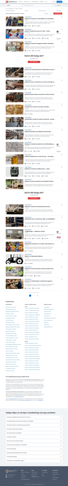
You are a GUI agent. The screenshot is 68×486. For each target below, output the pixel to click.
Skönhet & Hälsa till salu (48, 320)
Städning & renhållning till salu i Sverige (12, 353)
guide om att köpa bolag (19, 396)
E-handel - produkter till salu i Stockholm (32, 308)
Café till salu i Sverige (9, 320)
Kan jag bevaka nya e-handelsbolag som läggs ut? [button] (15, 460)
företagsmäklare (40, 400)
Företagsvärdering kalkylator (25, 479)
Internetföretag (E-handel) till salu (50, 318)
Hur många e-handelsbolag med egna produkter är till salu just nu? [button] (19, 417)
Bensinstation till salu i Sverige (11, 333)
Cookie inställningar (55, 477)
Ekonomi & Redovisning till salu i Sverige (13, 359)
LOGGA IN (54, 1)
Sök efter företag (34, 472)
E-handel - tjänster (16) (42, 10)
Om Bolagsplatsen (45, 472)
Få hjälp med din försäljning (25, 472)
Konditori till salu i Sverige (10, 342)
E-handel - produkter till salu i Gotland (31, 360)
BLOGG (46, 1)
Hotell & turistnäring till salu (49, 309)
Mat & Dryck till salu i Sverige (11, 307)
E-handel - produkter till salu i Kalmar (31, 323)
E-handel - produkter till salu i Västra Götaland (33, 345)
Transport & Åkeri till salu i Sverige (12, 337)
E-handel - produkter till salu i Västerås (31, 325)
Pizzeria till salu (46, 324)
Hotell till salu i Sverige (10, 370)
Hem (6, 8)
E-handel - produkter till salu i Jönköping (32, 321)
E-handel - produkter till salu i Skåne (31, 343)
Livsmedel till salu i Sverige (10, 368)
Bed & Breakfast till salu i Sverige (11, 357)
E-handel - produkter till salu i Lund (31, 336)
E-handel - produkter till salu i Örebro (31, 319)
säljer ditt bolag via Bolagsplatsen (25, 400)
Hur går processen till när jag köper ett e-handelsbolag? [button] (17, 444)
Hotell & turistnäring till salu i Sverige (12, 311)
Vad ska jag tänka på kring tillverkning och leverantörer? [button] (17, 452)
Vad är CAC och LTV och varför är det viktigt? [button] (15, 440)
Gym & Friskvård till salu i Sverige (11, 346)
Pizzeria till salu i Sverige (10, 322)
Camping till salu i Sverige (10, 318)
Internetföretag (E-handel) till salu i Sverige (13, 344)
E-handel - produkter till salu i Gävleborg (32, 365)
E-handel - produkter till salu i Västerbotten (32, 369)
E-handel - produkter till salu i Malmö (31, 312)
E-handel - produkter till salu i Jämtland (32, 349)
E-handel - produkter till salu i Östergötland (32, 358)
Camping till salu (47, 307)
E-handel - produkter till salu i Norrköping (32, 332)
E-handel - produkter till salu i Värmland (32, 347)
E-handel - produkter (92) (10, 10)
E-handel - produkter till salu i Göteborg (32, 310)
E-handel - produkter (18, 8)
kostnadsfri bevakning (13, 398)
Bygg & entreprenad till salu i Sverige (12, 366)
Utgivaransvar (55, 479)
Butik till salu (46, 322)
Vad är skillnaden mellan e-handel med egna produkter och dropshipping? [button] (20, 421)
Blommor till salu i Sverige (10, 331)
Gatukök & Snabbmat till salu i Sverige (12, 324)
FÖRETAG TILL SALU (27, 1)
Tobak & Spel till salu (47, 313)
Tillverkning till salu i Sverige (11, 364)
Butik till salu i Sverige (9, 313)
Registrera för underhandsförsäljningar (35, 476)
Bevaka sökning (58, 13)
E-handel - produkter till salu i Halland (31, 354)
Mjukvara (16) (59, 10)
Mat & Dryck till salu (47, 311)
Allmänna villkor (55, 472)
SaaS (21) (26, 10)
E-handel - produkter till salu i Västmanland (32, 367)
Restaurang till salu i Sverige (10, 309)
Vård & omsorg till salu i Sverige (11, 335)
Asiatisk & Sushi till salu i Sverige (11, 348)
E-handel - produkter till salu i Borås (31, 330)
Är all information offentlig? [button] (12, 456)
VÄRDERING (42, 1)
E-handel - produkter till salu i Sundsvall (32, 334)
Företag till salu (11, 8)
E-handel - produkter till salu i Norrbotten (32, 356)
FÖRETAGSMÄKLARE (35, 1)
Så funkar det (23, 477)
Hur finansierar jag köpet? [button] (11, 448)
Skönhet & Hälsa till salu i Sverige (11, 355)
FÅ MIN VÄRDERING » (34, 61)
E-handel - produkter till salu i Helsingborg (32, 314)
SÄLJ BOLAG (20, 1)
